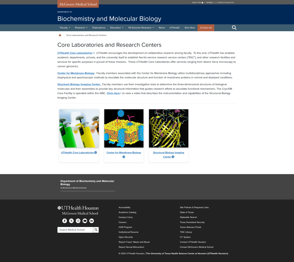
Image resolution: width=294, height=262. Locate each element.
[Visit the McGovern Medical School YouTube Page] (85, 221)
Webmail (210, 3)
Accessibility (124, 207)
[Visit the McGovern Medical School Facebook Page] (64, 221)
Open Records (126, 237)
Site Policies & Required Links (194, 207)
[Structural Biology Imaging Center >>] (168, 128)
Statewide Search (188, 217)
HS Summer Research (140, 27)
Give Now (190, 27)
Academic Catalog (127, 212)
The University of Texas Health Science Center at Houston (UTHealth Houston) (187, 253)
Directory (197, 3)
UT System (185, 237)
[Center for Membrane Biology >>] (124, 128)
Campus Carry (126, 217)
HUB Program (125, 227)
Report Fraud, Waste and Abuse (134, 242)
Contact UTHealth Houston (193, 242)
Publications (98, 27)
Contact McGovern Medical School (196, 247)
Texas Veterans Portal (190, 227)
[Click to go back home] (60, 35)
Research (80, 27)
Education (116, 27)
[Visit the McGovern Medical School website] (78, 5)
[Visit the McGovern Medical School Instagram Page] (78, 221)
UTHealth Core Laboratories (75, 53)
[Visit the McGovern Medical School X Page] (71, 221)
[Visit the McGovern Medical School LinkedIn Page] (91, 221)
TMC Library (186, 232)
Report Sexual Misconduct (131, 247)
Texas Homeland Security (192, 222)
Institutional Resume (128, 232)
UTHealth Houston (225, 3)
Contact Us (206, 27)
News (162, 27)
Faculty (64, 27)
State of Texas (187, 212)
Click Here (114, 93)
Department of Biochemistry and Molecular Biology (87, 182)
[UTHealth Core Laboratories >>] (79, 128)
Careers (122, 222)
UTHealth (175, 27)
